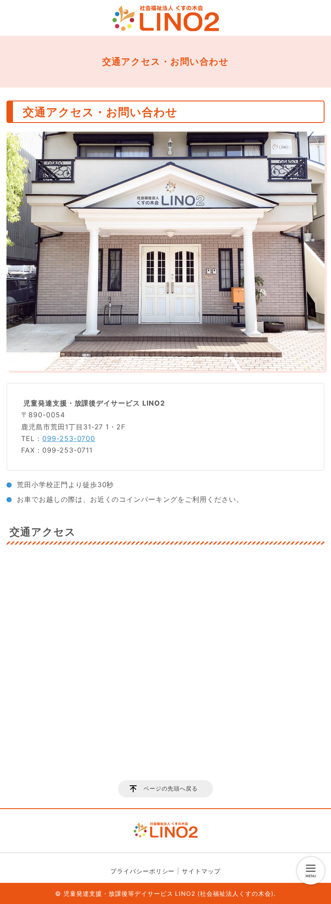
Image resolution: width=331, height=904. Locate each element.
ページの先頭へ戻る (171, 788)
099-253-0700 (69, 438)
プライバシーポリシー (142, 871)
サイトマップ (201, 871)
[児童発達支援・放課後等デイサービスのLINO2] (165, 18)
